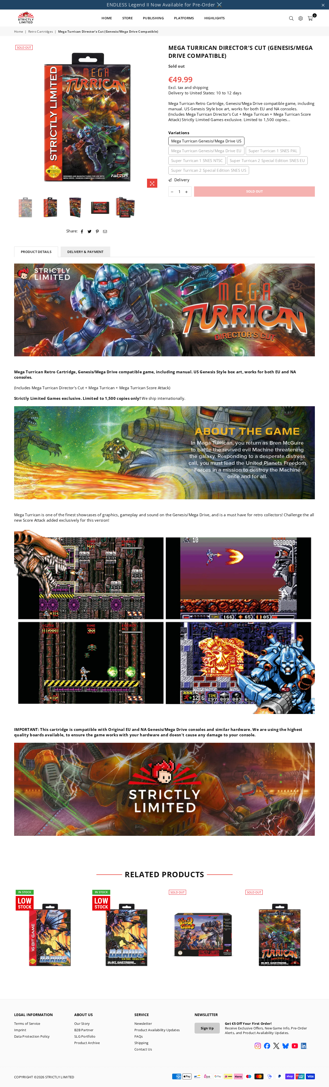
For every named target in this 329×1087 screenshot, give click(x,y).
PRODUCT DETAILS (36, 251)
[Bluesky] (285, 1046)
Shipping (141, 1042)
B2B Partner (83, 1030)
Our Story (82, 1023)
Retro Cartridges (40, 32)
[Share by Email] (105, 231)
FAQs (138, 1036)
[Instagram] (258, 1046)
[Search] (291, 18)
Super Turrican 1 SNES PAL (273, 150)
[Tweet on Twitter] (90, 231)
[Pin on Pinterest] (97, 231)
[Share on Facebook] (82, 231)
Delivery (181, 179)
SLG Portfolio (84, 1036)
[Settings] (300, 18)
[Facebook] (267, 1046)
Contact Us (143, 1049)
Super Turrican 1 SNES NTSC (197, 160)
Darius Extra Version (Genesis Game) (50, 928)
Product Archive (87, 1042)
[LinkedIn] (304, 1046)
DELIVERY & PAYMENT (85, 251)
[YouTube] (295, 1046)
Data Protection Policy (32, 1036)
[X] (276, 1046)
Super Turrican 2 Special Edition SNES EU (267, 160)
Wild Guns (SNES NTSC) (203, 928)
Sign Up (207, 1028)
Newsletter (143, 1023)
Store (127, 18)
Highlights (214, 18)
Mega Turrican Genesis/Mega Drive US (206, 140)
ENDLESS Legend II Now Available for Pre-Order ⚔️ (164, 5)
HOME (107, 18)
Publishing (153, 18)
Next (156, 117)
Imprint (20, 1030)
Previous (18, 117)
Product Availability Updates (157, 1030)
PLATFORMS (184, 18)
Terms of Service (27, 1023)
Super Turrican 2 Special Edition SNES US (208, 170)
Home (18, 32)
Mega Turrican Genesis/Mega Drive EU (206, 150)
